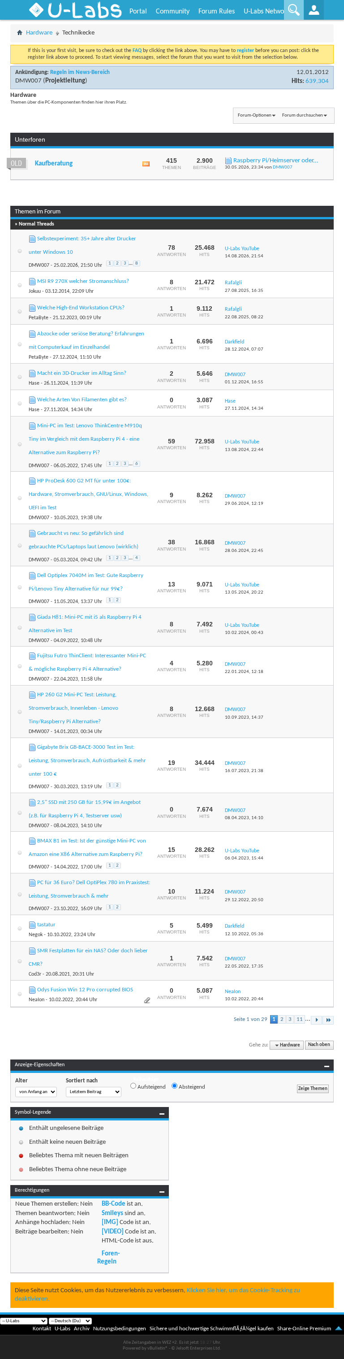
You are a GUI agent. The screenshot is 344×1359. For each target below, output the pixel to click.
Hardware (39, 33)
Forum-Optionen (254, 115)
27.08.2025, (244, 290)
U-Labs (62, 1329)
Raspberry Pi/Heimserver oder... (275, 160)
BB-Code (113, 1204)
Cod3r (35, 974)
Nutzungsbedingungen (119, 1329)
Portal (138, 11)
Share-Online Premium (304, 1329)
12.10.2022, (244, 934)
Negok (36, 935)
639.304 (317, 81)
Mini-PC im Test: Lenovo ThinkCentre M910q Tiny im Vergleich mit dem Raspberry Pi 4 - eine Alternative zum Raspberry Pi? (85, 439)
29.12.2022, (244, 900)
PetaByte (38, 318)
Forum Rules (216, 11)
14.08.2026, (244, 256)
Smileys (112, 1213)
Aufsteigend (151, 1087)
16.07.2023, (244, 771)
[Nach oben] (339, 1329)
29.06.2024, (244, 503)
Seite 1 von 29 (250, 1019)
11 (300, 1019)
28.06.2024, (244, 550)
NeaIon (36, 1000)
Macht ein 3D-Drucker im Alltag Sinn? (81, 373)
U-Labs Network (267, 11)
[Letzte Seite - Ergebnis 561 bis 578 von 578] (328, 1020)
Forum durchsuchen (302, 115)
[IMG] (110, 1222)
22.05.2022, (244, 966)
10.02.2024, (244, 632)
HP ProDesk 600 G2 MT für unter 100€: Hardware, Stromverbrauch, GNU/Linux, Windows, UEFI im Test (88, 494)
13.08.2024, (244, 449)
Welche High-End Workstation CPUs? (81, 308)
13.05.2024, (244, 592)
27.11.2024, (244, 408)
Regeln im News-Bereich (80, 72)
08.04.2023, (244, 818)
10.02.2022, (244, 999)
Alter (21, 1081)
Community (172, 11)
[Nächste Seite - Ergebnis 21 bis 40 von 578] (316, 1020)
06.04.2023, (244, 858)
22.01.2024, (244, 671)
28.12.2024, (244, 349)
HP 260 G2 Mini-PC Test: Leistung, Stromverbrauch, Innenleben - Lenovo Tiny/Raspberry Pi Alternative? (73, 708)
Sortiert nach (82, 1081)
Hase (34, 383)
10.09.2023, (244, 717)
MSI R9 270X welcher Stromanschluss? (83, 281)
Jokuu (35, 291)
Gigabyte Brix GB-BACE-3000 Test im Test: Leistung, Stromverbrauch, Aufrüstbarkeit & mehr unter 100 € (87, 760)
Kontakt (42, 1329)
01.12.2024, (244, 382)
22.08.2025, (244, 317)
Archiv (82, 1329)
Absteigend (191, 1087)
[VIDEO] (113, 1232)
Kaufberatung (54, 164)
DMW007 (28, 81)
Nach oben (319, 1045)
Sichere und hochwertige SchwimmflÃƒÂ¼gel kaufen (212, 1329)
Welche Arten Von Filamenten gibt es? (82, 400)
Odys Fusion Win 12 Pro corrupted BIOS (85, 990)
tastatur (46, 925)
